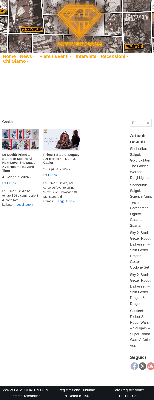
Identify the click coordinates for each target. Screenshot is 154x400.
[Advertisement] (77, 87)
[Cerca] (148, 123)
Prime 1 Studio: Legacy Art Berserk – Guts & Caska (61, 159)
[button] (34, 56)
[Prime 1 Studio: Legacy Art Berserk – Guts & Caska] (61, 139)
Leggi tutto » (25, 204)
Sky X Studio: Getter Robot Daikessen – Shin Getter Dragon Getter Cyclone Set (141, 250)
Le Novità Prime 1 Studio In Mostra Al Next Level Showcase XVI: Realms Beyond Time (18, 163)
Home (9, 56)
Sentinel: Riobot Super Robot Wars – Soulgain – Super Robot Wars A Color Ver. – (140, 328)
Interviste (86, 56)
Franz (12, 183)
